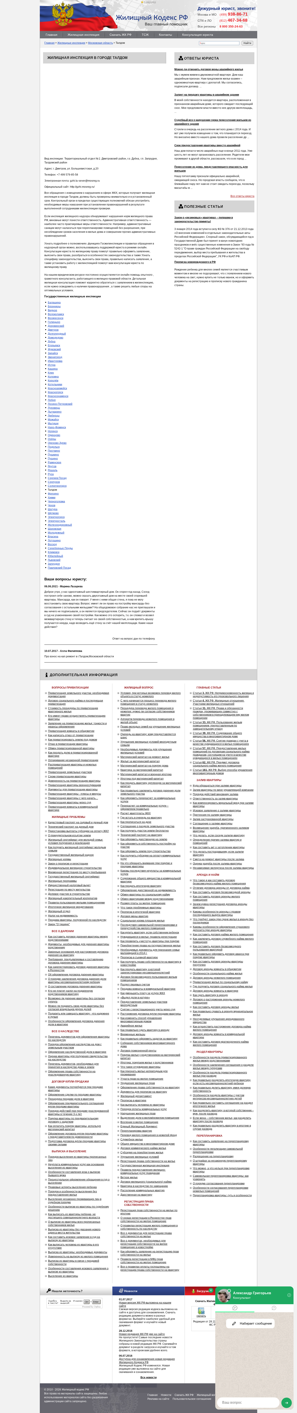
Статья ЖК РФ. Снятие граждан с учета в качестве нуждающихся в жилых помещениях (221, 742)
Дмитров (53, 329)
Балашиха (54, 302)
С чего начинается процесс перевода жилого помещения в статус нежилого (148, 702)
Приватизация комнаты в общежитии (71, 731)
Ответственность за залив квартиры (215, 798)
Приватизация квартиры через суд (69, 802)
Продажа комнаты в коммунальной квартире (147, 988)
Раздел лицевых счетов (135, 984)
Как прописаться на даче (135, 822)
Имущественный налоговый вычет (69, 885)
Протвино (54, 450)
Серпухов (54, 481)
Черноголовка (56, 501)
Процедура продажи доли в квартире (71, 1098)
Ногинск (53, 431)
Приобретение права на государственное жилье (150, 945)
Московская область (100, 42)
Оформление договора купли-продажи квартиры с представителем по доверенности (78, 1135)
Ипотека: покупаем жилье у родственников (146, 1062)
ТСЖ (145, 34)
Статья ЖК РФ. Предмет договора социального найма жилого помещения (217, 764)
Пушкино (53, 454)
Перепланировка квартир (136, 1130)
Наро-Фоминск (57, 427)
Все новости (148, 1377)
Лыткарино (55, 411)
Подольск (54, 446)
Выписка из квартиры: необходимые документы (77, 1252)
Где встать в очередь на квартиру (141, 817)
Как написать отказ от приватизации (70, 735)
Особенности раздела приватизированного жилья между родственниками (220, 1059)
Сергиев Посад (57, 478)
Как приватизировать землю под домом (72, 739)
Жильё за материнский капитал (140, 761)
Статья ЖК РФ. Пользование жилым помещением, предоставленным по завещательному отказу (217, 725)
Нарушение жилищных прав (137, 1113)
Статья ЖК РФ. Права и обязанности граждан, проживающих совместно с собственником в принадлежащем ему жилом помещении (221, 713)
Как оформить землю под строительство (145, 851)
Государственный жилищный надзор (71, 854)
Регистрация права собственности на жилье (147, 1161)
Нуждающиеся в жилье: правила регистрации (148, 936)
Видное (52, 310)
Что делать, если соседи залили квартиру (219, 835)
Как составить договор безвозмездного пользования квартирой (217, 948)
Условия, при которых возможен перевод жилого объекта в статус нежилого (150, 695)
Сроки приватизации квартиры (67, 776)
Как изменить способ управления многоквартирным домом (141, 1020)
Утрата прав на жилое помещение (141, 1078)
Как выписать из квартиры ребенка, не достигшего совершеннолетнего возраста (74, 1216)
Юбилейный (55, 556)
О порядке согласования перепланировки (219, 1183)
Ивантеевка (55, 361)
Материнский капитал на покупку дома (144, 765)
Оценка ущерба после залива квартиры (217, 863)
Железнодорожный (60, 524)
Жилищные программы (62, 880)
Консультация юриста (197, 34)
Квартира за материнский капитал (141, 770)
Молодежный (56, 532)
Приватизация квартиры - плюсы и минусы (74, 793)
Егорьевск (54, 345)
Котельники (55, 384)
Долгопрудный (57, 333)
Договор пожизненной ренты (138, 1050)
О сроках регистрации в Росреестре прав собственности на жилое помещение (145, 1219)
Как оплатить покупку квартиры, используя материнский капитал (74, 1128)
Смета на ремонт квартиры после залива (218, 859)
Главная (51, 34)
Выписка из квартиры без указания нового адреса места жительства (74, 1231)
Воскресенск (55, 318)
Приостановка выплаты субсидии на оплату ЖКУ (78, 831)
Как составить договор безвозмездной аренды (221, 892)
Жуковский (54, 349)
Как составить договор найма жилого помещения (223, 934)
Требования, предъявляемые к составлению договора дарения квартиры (75, 961)
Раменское (54, 462)
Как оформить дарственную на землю (143, 839)
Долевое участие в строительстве (69, 893)
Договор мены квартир (134, 916)
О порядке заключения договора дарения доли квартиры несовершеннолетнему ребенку (77, 980)
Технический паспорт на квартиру (141, 835)
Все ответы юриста (242, 196)
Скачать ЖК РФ (121, 34)
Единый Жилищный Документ (138, 1126)
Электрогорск (56, 517)
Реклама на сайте (158, 1398)
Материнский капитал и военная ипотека (146, 774)
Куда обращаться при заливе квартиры (217, 785)
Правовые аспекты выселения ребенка (72, 1187)
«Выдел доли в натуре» (135, 997)
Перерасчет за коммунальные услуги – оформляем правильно (144, 807)
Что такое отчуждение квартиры (140, 1066)
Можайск (53, 419)
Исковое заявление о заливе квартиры (217, 810)
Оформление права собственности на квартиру (150, 1087)
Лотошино (54, 540)
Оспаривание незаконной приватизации (73, 760)
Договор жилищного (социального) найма (146, 1181)
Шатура (52, 509)
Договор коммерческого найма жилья (143, 1148)
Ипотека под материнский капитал (142, 778)
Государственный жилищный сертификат (74, 876)
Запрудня (54, 563)
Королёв (53, 380)
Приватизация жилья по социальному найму (220, 982)
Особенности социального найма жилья (217, 973)
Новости (166, 1395)
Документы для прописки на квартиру (143, 1091)
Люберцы (54, 415)
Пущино (53, 458)
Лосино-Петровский (60, 403)
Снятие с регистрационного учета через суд (147, 1009)
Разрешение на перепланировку (213, 1156)
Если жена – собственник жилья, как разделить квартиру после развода (222, 1120)
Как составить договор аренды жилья (216, 1007)
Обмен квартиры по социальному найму (145, 894)
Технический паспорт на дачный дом (70, 826)
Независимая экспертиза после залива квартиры (223, 867)
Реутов (52, 466)
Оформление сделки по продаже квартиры (74, 1094)
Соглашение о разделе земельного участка (147, 826)
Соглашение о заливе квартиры (212, 823)
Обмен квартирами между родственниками (147, 898)
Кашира (53, 368)
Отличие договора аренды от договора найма (221, 887)
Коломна (53, 376)
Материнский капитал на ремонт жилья (144, 757)
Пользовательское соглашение (192, 1398)
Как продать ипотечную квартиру (140, 885)
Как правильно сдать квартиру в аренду (144, 1030)
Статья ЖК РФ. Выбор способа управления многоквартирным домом (222, 771)
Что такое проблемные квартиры (140, 907)
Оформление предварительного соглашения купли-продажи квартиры (76, 1105)
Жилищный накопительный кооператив (72, 898)
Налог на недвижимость (63, 915)
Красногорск (55, 392)
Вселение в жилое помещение (139, 1122)
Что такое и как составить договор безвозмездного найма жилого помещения (219, 882)
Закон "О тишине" (59, 924)
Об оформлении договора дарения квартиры (76, 974)
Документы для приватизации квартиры (73, 789)
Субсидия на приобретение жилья (141, 1152)
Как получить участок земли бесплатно (144, 830)
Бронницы (54, 306)
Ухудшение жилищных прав (137, 1083)
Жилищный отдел (59, 911)
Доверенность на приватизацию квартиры (74, 780)
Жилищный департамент (136, 1096)
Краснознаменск (58, 396)
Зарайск (53, 353)
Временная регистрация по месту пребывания (77, 872)
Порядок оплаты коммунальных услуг (143, 1109)
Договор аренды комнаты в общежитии (217, 969)
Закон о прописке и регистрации (68, 863)
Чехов (51, 505)
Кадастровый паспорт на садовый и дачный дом (78, 822)
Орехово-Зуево (57, 442)
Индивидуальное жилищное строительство (75, 867)
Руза (51, 474)
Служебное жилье (131, 1139)
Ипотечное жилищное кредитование (70, 906)
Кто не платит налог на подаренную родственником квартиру (70, 992)
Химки (51, 497)
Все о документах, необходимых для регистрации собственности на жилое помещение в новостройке (143, 1244)
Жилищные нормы (59, 859)
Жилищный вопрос (208, 1395)
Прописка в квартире (133, 1100)
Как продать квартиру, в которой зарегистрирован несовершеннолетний (145, 971)
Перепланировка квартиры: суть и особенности (222, 1195)
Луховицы (54, 407)
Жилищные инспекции (71, 42)
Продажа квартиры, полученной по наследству (77, 919)
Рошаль (52, 470)
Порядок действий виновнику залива (215, 794)
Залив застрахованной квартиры (213, 819)
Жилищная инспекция (83, 34)
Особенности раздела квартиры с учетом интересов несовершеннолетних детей (218, 1097)
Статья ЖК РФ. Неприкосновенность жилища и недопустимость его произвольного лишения (223, 695)
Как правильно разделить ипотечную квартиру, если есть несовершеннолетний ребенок (222, 1082)
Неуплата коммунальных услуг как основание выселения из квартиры (76, 1166)
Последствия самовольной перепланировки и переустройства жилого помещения (148, 926)
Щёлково (53, 513)
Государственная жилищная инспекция (144, 1165)
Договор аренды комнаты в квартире (215, 990)
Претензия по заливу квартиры (212, 814)
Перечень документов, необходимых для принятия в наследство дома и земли (73, 1065)
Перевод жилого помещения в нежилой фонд (148, 1135)
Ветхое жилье (129, 1177)
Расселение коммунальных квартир (142, 1190)
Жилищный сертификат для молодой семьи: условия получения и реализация (75, 841)
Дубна (51, 341)
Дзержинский (56, 325)
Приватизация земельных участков (70, 772)
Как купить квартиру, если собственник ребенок (149, 932)
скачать (201, 1315)
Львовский (54, 560)
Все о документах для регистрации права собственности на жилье (146, 1235)
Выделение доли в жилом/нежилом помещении (149, 1117)
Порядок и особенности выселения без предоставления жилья (72, 1193)
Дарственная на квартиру (136, 1194)
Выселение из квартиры (63, 1276)
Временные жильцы (132, 1034)
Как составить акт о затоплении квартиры (219, 847)
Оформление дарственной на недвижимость (148, 890)
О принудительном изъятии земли (69, 835)
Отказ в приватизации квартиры (68, 744)
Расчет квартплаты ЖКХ (135, 813)
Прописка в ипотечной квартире (140, 911)
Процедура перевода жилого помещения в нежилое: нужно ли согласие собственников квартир (147, 711)
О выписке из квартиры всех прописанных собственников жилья (74, 1223)
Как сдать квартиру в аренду (210, 995)
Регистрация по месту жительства (69, 889)
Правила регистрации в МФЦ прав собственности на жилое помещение (143, 1261)
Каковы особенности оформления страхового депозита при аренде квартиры (221, 928)
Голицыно (54, 322)
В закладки (150, 2)
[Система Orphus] (74, 1307)
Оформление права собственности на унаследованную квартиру (71, 1073)
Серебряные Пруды (60, 548)
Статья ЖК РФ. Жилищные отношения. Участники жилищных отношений (218, 702)
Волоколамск (56, 314)
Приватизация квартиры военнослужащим (74, 785)
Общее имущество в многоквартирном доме (147, 1143)
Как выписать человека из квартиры (142, 1104)
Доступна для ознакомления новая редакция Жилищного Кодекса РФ (147, 1361)
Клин (51, 372)
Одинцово (54, 435)
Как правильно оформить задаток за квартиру (148, 1038)
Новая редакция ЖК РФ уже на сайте (142, 1334)
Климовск (53, 552)
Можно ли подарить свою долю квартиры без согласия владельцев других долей (76, 1007)
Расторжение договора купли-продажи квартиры (150, 1013)
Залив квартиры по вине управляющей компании (223, 789)
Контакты (165, 34)
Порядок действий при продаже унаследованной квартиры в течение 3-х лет (78, 1112)
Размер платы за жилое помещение (142, 903)
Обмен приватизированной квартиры (71, 748)
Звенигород (55, 357)
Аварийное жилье (131, 1025)
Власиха (53, 536)
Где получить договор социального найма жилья (223, 986)
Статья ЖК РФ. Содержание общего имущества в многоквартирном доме (217, 735)
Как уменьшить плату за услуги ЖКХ (142, 993)
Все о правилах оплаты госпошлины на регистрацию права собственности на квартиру (149, 1268)
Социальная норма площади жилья (142, 920)
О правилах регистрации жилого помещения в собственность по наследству (149, 1227)
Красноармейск (57, 388)
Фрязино (53, 493)
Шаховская (54, 528)
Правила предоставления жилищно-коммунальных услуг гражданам (143, 1171)
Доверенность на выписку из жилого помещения (78, 1256)
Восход (52, 544)
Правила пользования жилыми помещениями (76, 902)
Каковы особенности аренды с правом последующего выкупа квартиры (216, 913)
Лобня (52, 400)
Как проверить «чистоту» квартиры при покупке (149, 941)
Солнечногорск (57, 485)
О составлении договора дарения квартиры (75, 986)
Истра (51, 364)
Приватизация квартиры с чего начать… (73, 798)
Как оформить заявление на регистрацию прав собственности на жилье (149, 1253)
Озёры (52, 439)
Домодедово (55, 337)
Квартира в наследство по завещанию (144, 1186)
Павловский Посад (59, 567)
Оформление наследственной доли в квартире (77, 1051)
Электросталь (56, 521)
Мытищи (53, 423)
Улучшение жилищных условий (139, 1156)
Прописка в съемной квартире (139, 957)
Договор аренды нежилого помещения (217, 977)
